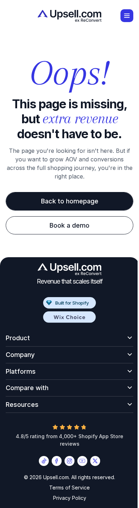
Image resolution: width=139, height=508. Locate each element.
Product (18, 338)
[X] (93, 461)
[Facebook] (54, 461)
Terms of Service (67, 488)
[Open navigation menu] (126, 15)
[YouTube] (80, 461)
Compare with (27, 388)
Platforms (21, 371)
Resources (22, 404)
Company (20, 354)
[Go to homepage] (69, 16)
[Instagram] (67, 461)
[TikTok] (41, 461)
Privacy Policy (66, 498)
